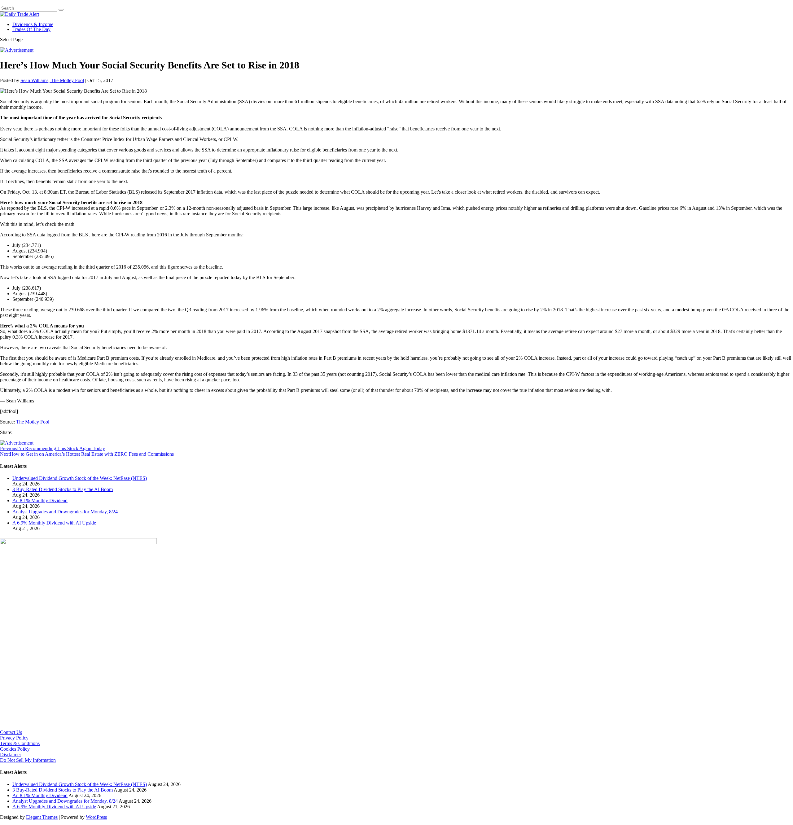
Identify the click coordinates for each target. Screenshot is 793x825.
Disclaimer (10, 754)
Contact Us (11, 732)
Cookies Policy (15, 749)
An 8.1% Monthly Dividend (40, 500)
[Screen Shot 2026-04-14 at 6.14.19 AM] (78, 542)
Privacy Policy (14, 737)
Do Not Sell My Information (28, 760)
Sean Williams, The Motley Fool (52, 80)
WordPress (96, 817)
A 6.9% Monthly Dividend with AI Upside (54, 522)
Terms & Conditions (20, 743)
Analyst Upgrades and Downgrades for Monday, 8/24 (65, 511)
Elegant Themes (42, 817)
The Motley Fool (32, 421)
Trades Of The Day (31, 29)
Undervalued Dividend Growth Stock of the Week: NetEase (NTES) (79, 478)
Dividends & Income (32, 24)
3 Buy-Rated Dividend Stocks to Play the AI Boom (62, 489)
